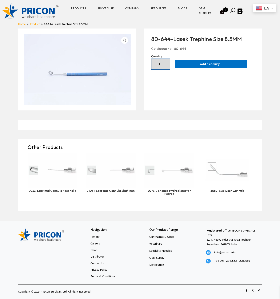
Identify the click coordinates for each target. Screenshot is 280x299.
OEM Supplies (205, 10)
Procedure (106, 8)
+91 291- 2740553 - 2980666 (232, 261)
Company (132, 8)
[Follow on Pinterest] (259, 290)
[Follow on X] (252, 290)
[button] (124, 40)
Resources (158, 8)
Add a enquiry (210, 64)
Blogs (182, 8)
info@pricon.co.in (224, 252)
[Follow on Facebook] (246, 290)
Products (78, 8)
